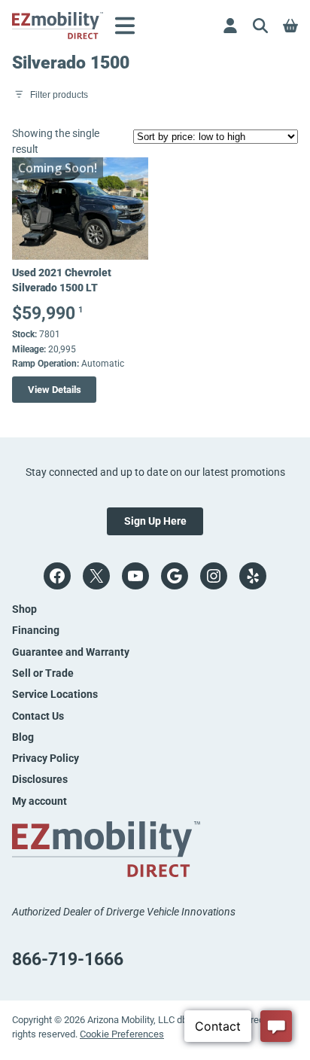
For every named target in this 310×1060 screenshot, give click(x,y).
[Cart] (290, 25)
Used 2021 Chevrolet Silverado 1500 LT (61, 280)
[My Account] (230, 25)
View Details (54, 389)
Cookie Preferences (122, 1034)
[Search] (260, 25)
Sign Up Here (155, 521)
